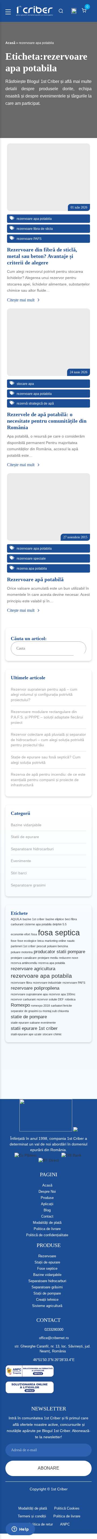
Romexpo (20, 1005)
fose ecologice (27, 940)
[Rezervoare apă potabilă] (48, 507)
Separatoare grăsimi (47, 1287)
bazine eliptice (55, 919)
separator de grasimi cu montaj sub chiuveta (40, 1011)
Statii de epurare (25, 837)
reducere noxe (68, 957)
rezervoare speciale (31, 558)
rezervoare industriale (47, 982)
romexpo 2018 (40, 1005)
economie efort (20, 934)
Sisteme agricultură (47, 1306)
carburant (17, 924)
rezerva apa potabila (51, 963)
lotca (40, 940)
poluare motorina (22, 952)
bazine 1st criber (33, 919)
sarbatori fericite (61, 1005)
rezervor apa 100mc (62, 994)
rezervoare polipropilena (35, 988)
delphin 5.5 (60, 924)
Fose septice (47, 1268)
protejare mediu (48, 957)
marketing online (55, 940)
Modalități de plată (47, 1222)
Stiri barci (19, 873)
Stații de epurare (47, 1262)
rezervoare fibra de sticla (34, 229)
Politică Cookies (66, 1508)
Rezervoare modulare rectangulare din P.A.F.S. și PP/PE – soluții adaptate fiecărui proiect (47, 717)
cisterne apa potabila (38, 924)
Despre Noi (47, 1191)
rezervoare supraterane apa (29, 994)
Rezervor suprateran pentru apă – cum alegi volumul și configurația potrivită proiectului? (44, 694)
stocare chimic (52, 1034)
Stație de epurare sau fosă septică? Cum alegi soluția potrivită (46, 760)
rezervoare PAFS (74, 982)
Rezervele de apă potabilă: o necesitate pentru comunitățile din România (46, 420)
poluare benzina (57, 946)
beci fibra (71, 919)
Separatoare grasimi (28, 885)
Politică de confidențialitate (47, 1235)
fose (13, 940)
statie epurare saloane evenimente (33, 1022)
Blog (47, 1210)
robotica (70, 999)
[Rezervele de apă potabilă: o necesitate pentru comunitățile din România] (48, 342)
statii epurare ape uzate (26, 1034)
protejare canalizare (24, 957)
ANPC (65, 1524)
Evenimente (21, 861)
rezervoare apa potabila (41, 976)
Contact (47, 1216)
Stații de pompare (47, 1293)
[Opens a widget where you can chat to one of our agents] (20, 1529)
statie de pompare (29, 1016)
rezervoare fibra (21, 982)
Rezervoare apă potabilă (35, 579)
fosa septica (59, 932)
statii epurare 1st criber (34, 1028)
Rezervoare (47, 1256)
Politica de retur (40, 1524)
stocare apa (25, 384)
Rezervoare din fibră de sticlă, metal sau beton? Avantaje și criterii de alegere (42, 256)
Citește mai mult (21, 300)
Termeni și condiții (32, 1516)
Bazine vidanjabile (26, 825)
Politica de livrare (47, 1229)
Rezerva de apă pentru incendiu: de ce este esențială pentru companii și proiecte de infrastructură (48, 779)
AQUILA (16, 919)
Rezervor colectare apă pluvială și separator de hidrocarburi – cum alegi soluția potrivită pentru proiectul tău (48, 739)
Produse (47, 1197)
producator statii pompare (59, 951)
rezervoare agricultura (33, 968)
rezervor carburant (23, 999)
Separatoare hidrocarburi (32, 849)
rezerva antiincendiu (24, 963)
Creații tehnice (47, 1299)
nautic (71, 940)
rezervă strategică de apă (35, 403)
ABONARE (48, 1468)
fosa (34, 934)
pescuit (41, 946)
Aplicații (47, 1204)
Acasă (10, 43)
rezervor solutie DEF (50, 999)
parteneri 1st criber (23, 946)
